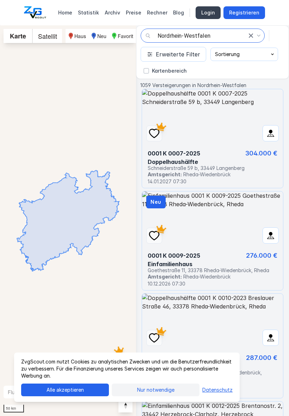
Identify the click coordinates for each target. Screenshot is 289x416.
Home (65, 13)
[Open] (258, 35)
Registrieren (244, 13)
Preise (133, 13)
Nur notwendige (155, 390)
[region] (68, 220)
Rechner (157, 13)
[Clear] (251, 36)
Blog (178, 13)
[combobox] (203, 36)
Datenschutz (217, 390)
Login (208, 13)
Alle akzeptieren (65, 390)
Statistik (88, 13)
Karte (18, 36)
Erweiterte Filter (178, 54)
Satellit (47, 36)
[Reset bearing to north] (125, 405)
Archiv (112, 13)
